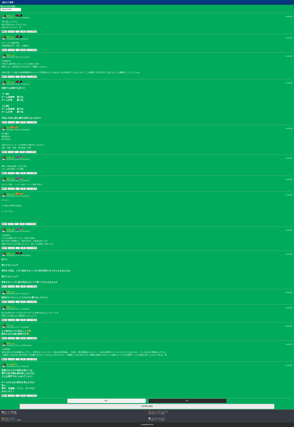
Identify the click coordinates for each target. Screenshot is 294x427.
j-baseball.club (147, 424)
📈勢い (23, 31)
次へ (187, 401)
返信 (5, 31)
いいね (11, 31)
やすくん (9, 325)
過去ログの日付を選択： (8, 6)
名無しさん (10, 16)
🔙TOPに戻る (147, 406)
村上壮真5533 (11, 364)
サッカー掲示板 (31, 31)
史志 (8, 128)
